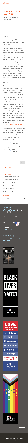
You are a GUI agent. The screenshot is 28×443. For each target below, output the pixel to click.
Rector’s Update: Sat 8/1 (10, 188)
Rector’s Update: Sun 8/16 (11, 179)
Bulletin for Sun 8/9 (8, 185)
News (14, 19)
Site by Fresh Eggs (10, 438)
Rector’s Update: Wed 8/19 (11, 176)
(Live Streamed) (20, 216)
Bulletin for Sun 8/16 (9, 182)
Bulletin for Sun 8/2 (8, 191)
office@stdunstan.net (8, 229)
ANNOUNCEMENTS (7, 19)
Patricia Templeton (8, 17)
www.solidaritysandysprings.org (12, 124)
